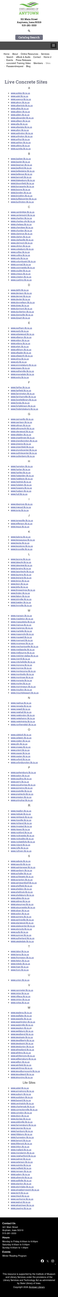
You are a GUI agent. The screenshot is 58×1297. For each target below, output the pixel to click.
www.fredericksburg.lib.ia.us (24, 408)
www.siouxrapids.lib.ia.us (23, 907)
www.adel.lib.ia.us (19, 96)
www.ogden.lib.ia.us (20, 740)
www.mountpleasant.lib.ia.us (25, 692)
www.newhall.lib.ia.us (21, 712)
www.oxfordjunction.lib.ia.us (24, 762)
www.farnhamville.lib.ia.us (23, 396)
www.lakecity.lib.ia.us (21, 562)
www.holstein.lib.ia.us (21, 484)
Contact (37, 56)
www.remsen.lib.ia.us (21, 1171)
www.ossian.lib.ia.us (20, 756)
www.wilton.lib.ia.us (20, 1061)
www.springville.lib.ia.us (22, 919)
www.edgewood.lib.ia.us (22, 334)
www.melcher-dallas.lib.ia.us (24, 655)
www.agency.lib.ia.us (21, 99)
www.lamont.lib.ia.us (21, 1140)
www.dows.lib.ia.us (20, 305)
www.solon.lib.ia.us (20, 913)
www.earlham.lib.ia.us (21, 327)
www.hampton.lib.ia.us (22, 466)
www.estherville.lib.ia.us (22, 371)
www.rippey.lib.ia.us (20, 829)
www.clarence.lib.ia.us (21, 233)
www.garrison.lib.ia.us (21, 422)
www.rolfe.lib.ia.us (19, 847)
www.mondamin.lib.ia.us (22, 1152)
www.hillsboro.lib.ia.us (21, 1134)
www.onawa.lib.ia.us (20, 746)
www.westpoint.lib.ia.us (22, 1043)
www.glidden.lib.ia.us (21, 434)
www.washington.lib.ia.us (23, 1021)
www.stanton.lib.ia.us (21, 1183)
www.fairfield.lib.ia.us (21, 390)
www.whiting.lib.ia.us (21, 1052)
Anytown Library (37, 1287)
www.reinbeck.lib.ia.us (21, 816)
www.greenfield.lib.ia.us (22, 446)
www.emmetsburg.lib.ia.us (23, 364)
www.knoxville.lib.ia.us (21, 549)
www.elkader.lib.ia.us (21, 352)
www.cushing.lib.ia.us (21, 279)
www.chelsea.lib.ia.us (21, 224)
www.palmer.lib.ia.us (21, 1158)
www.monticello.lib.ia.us (22, 674)
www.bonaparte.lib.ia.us (22, 186)
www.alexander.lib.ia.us (22, 117)
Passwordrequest (14, 66)
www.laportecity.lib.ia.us (22, 571)
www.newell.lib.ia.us (20, 708)
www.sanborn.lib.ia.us (21, 870)
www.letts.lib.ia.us (19, 586)
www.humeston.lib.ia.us (22, 1137)
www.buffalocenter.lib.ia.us (24, 198)
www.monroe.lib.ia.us (21, 667)
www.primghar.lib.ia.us (22, 800)
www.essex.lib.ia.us (20, 368)
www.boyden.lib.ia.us (21, 192)
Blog (28, 66)
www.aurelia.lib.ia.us (21, 148)
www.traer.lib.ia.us (19, 966)
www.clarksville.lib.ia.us (22, 239)
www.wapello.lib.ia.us (21, 1018)
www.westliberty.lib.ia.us (22, 1040)
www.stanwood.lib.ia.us (22, 922)
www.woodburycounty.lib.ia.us (25, 1071)
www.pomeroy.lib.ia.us (21, 787)
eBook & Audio (23, 56)
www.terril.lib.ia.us (19, 1192)
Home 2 (47, 56)
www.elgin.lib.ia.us (20, 346)
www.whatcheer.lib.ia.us (22, 1205)
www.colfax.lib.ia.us (20, 252)
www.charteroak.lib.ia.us (22, 1106)
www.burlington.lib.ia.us (22, 201)
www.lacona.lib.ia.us (20, 559)
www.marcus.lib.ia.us (21, 624)
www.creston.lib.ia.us (21, 276)
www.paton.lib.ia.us (20, 775)
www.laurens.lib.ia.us (21, 574)
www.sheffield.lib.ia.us (21, 885)
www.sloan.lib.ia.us (20, 910)
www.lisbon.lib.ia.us (20, 596)
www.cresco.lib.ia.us (20, 273)
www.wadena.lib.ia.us (21, 1012)
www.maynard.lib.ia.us (22, 640)
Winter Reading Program (14, 1255)
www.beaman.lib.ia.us (21, 164)
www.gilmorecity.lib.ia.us (22, 428)
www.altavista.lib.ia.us (21, 126)
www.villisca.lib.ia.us (20, 996)
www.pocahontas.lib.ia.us (23, 784)
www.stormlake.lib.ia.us (22, 1186)
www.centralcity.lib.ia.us (22, 1103)
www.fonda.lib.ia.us (20, 402)
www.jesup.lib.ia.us (20, 526)
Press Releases (23, 60)
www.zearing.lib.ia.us (21, 1208)
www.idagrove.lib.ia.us (21, 504)
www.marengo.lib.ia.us (22, 627)
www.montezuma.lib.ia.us (23, 671)
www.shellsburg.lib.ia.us (22, 894)
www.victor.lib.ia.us (20, 993)
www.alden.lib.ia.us (20, 114)
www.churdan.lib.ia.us (21, 230)
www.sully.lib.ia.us (19, 932)
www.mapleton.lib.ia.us (22, 618)
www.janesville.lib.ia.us (22, 520)
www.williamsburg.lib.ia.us (23, 1058)
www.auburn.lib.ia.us (21, 1094)
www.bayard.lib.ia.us (21, 1100)
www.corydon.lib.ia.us (21, 1112)
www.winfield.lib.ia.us (21, 1064)
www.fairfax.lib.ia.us (20, 387)
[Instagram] (52, 1261)
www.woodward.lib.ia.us (22, 1074)
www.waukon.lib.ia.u (20, 1027)
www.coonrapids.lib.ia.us (23, 267)
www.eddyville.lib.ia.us (21, 1121)
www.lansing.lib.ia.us (21, 568)
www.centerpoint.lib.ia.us (23, 215)
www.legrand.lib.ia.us (21, 577)
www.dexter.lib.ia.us (20, 299)
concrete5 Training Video (18, 63)
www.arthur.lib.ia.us (20, 139)
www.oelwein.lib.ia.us (21, 737)
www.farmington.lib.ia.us (22, 393)
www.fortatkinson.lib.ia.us (23, 405)
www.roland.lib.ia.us (20, 844)
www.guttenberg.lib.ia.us (23, 456)
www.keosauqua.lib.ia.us (23, 539)
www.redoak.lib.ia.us (21, 813)
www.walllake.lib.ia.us (21, 1015)
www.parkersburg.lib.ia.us (23, 772)
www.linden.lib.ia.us (20, 593)
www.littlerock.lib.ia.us (21, 1143)
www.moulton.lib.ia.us (21, 689)
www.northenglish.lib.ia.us (23, 724)
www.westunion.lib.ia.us (22, 1046)
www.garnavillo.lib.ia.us (22, 419)
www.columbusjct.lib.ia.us (23, 261)
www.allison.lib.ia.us (20, 120)
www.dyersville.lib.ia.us (22, 314)
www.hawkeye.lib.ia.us (22, 478)
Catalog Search (29, 37)
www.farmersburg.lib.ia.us (23, 1124)
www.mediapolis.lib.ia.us (22, 649)
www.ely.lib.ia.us (19, 361)
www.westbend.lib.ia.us (22, 1034)
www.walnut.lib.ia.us (20, 1202)
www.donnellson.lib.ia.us (23, 302)
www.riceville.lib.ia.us (21, 820)
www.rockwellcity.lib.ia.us (23, 841)
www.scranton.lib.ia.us (21, 879)
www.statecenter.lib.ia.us (23, 925)
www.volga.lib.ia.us (20, 1002)
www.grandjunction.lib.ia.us (24, 440)
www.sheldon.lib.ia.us (21, 888)
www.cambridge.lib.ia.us (22, 211)
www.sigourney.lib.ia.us (22, 904)
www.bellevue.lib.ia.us (21, 174)
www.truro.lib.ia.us (20, 969)
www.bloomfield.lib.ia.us (22, 183)
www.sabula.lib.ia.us (20, 861)
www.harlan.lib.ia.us (20, 469)
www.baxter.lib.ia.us (20, 161)
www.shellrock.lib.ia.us (22, 891)
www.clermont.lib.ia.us (21, 242)
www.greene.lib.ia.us (21, 443)
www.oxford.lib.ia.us (20, 759)
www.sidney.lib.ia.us (20, 901)
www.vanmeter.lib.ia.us (22, 990)
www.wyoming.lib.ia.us (22, 1077)
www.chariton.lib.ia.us (21, 218)
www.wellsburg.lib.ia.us (22, 1031)
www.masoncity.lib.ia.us (22, 634)
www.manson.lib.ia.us (21, 615)
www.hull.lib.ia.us (19, 494)
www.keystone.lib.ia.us (22, 545)
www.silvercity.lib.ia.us (21, 1177)
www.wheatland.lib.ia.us (22, 1049)
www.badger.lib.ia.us (21, 158)
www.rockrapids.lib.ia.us (22, 835)
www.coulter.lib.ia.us (20, 270)
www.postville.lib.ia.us (21, 790)
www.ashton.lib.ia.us (21, 142)
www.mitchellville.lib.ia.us (23, 661)
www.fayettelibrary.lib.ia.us (24, 399)
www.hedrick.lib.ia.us (21, 481)
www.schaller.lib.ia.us (21, 873)
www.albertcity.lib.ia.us (22, 105)
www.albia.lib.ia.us (20, 108)
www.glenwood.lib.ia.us (22, 431)
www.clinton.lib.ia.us (20, 245)
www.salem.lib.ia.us (20, 1174)
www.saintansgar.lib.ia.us (23, 867)
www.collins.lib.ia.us (20, 255)
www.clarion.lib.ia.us (20, 236)
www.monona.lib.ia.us (21, 664)
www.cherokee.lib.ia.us (22, 227)
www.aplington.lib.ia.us (22, 133)
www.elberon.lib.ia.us (21, 337)
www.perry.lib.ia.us (20, 781)
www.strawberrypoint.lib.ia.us (25, 1189)
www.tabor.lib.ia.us (20, 951)
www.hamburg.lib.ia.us (22, 1131)
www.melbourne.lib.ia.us (22, 652)
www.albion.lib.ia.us (20, 111)
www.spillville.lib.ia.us (21, 1180)
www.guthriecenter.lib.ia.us (24, 452)
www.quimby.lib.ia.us (21, 1165)
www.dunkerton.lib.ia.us (22, 311)
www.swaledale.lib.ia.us (22, 941)
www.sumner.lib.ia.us (21, 935)
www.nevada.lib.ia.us (21, 705)
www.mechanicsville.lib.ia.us (24, 646)
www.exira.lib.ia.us (20, 377)
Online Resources (29, 53)
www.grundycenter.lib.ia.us (24, 449)
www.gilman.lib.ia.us (20, 425)
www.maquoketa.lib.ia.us (23, 621)
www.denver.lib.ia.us (21, 296)
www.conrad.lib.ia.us (21, 264)
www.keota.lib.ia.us (20, 542)
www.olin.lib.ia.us (19, 743)
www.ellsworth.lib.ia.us (22, 355)
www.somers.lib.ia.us (21, 916)
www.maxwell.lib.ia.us (21, 637)
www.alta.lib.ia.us (19, 123)
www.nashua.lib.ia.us (21, 702)
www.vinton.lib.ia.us (20, 999)
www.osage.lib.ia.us (20, 753)
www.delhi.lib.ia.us (20, 289)
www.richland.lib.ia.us (21, 823)
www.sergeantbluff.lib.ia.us (24, 882)
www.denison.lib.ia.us (21, 293)
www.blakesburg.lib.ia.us (23, 180)
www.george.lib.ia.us (21, 1128)
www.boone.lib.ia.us (20, 189)
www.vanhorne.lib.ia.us (22, 1198)
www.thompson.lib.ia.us (22, 957)
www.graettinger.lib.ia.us (22, 437)
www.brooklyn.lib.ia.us (21, 195)
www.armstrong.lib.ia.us (22, 1091)
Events (9, 60)
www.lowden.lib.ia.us (21, 602)
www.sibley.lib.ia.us (20, 898)
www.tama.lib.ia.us (20, 954)
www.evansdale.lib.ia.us (22, 374)
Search (9, 56)
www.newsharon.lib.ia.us (23, 718)
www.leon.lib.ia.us (19, 583)
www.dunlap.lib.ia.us (21, 1118)
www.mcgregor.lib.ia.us (22, 643)
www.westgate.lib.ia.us (22, 1037)
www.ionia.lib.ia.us (20, 510)
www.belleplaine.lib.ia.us (22, 170)
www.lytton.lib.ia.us (20, 1146)
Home (6, 53)
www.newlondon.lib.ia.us (23, 715)
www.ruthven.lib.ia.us (21, 850)
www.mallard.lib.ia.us (21, 1149)
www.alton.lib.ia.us (20, 130)
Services (45, 53)
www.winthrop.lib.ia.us (21, 1068)
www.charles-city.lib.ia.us (23, 221)
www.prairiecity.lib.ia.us (22, 793)
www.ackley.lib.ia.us (20, 93)
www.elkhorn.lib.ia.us (21, 349)
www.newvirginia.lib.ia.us (23, 721)
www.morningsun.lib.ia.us (23, 686)
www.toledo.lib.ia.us (20, 963)
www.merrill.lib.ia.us (20, 658)
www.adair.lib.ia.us (20, 1087)
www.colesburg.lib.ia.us (22, 248)
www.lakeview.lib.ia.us (21, 565)
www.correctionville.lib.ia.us (24, 1109)
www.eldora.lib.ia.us (20, 343)
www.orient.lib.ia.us (20, 750)
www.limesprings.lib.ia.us (23, 589)
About (15, 53)
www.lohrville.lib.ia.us (21, 599)
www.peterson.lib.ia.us (22, 1161)
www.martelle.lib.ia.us (21, 630)
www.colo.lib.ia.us (19, 258)
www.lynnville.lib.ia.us (21, 605)
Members (38, 63)
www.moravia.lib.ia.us (21, 680)
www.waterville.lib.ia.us (22, 1024)
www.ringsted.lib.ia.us (21, 826)
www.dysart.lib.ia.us (20, 317)
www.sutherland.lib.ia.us (22, 938)
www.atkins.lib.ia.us (20, 145)
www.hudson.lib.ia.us (21, 490)
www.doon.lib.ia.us (20, 1115)
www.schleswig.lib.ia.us (22, 876)
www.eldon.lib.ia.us (20, 340)
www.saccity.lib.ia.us (20, 864)
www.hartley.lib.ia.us (20, 472)
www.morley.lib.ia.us (20, 683)
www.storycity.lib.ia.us (21, 928)
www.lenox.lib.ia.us (20, 580)
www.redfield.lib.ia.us (21, 1168)
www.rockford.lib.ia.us (21, 832)
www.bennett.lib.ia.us (21, 177)
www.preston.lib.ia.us (21, 797)
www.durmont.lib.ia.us (21, 308)
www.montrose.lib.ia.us (22, 677)
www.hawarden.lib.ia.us (22, 475)
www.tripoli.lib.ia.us (20, 1195)
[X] (47, 1261)
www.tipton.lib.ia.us (20, 960)
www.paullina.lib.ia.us (21, 778)
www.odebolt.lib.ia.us (21, 734)
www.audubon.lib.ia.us (22, 1097)
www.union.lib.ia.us (20, 979)
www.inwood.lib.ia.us (21, 507)
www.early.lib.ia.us (20, 331)
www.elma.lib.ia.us (20, 358)
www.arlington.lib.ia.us (21, 136)
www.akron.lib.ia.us (20, 102)
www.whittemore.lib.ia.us (23, 1055)
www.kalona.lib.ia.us (20, 536)
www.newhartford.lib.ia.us (23, 1155)
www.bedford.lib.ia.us (21, 167)
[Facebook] (42, 1261)
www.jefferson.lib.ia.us (21, 523)
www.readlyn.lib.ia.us (21, 810)
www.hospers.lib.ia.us (21, 487)
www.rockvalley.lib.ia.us (22, 838)
